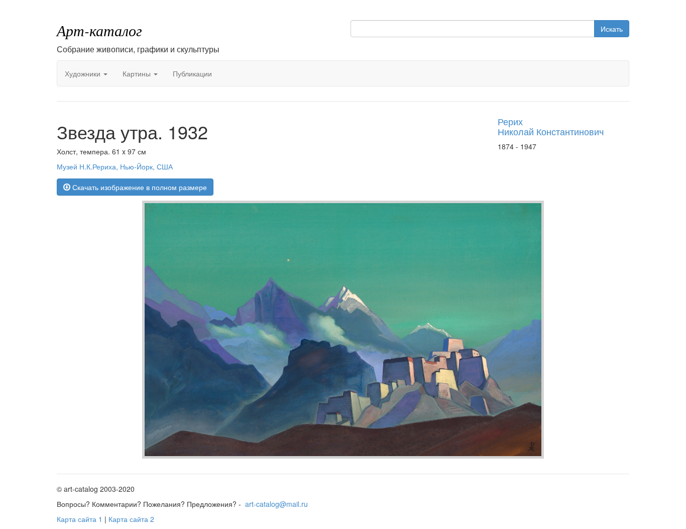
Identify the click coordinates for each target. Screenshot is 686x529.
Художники (83, 73)
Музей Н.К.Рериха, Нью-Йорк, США (115, 166)
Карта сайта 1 (79, 519)
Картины (138, 73)
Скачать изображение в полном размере (138, 187)
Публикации (192, 73)
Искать (612, 29)
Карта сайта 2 (131, 519)
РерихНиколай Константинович (551, 126)
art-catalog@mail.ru (276, 504)
